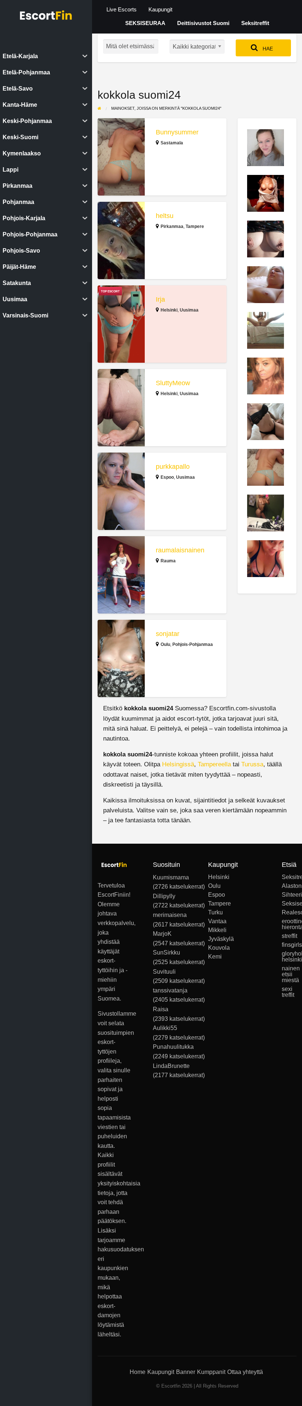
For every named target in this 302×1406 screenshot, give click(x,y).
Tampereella (214, 764)
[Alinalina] (265, 284)
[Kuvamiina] (265, 558)
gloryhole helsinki (289, 957)
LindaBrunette (171, 1066)
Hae (267, 49)
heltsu (164, 215)
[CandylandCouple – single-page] (265, 192)
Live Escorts (121, 10)
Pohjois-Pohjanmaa (192, 644)
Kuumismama (171, 877)
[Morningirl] (265, 375)
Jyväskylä (215, 939)
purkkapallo (173, 466)
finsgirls (289, 945)
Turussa (252, 764)
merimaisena (170, 915)
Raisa (160, 1009)
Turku (215, 912)
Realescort (289, 912)
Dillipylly (164, 896)
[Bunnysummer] (265, 466)
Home (137, 1372)
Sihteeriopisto (289, 895)
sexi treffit (288, 992)
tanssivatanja (170, 990)
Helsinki (169, 310)
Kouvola (215, 948)
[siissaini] (265, 512)
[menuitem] (122, 10)
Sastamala (172, 142)
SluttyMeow (173, 383)
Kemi (215, 957)
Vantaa (215, 921)
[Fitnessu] (265, 421)
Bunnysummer (177, 132)
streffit (289, 936)
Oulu (165, 644)
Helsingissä (178, 764)
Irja (160, 299)
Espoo (167, 477)
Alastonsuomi (289, 886)
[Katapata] (265, 238)
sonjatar (167, 633)
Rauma (168, 560)
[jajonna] (265, 147)
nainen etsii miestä (289, 974)
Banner (185, 1372)
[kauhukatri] (265, 329)
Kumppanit (211, 1372)
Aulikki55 (165, 1028)
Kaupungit (160, 10)
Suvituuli (164, 972)
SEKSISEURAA (145, 23)
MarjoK (162, 934)
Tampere (195, 226)
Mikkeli (215, 930)
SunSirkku (166, 952)
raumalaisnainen (180, 550)
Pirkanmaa (172, 226)
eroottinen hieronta (289, 924)
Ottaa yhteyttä (245, 1372)
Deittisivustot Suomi (203, 23)
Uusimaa (189, 310)
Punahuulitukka (173, 1047)
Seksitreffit (255, 23)
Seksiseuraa (289, 904)
